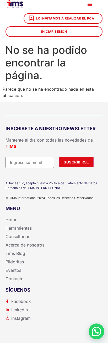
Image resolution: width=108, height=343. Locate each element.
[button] (90, 4)
